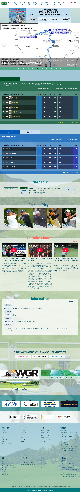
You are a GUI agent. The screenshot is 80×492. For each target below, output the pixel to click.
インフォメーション (7, 461)
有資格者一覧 (44, 433)
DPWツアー (30, 132)
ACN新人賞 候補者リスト (11, 315)
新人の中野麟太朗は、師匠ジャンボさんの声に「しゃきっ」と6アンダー (27, 63)
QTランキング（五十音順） (9, 467)
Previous (4, 45)
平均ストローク (64, 442)
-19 (39, 112)
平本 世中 (15, 98)
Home (10, 3)
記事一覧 (4, 463)
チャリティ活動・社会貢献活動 (68, 469)
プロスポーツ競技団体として (68, 463)
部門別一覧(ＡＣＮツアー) (67, 444)
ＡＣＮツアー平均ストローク (68, 451)
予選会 (3, 441)
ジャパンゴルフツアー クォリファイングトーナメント (29, 461)
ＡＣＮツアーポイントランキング (69, 446)
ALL (73, 242)
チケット (69, 189)
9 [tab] (56, 69)
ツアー (10, 79)
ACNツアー (5, 433)
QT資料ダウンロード (7, 474)
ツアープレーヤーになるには (68, 465)
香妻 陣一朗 (16, 116)
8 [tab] (51, 69)
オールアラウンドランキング (68, 440)
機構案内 (62, 461)
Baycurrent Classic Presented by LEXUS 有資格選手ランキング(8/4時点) (23, 308)
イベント (43, 467)
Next (76, 45)
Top (42, 461)
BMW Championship (8, 137)
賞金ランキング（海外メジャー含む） (69, 437)
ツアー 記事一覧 (72, 65)
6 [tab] (42, 69)
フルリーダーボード (58, 88)
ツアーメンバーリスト (47, 439)
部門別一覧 (63, 430)
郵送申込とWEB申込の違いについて (30, 465)
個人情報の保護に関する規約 (68, 474)
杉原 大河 (15, 107)
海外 (22, 437)
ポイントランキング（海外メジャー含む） (69, 433)
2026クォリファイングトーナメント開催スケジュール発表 (19, 321)
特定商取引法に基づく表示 (67, 476)
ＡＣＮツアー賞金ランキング (68, 448)
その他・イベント (6, 443)
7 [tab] (47, 69)
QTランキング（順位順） (8, 465)
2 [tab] (23, 69)
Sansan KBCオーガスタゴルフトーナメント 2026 (44, 188)
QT (2, 437)
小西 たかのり (16, 112)
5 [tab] (37, 69)
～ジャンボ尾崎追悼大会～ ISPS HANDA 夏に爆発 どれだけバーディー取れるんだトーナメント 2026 (30, 85)
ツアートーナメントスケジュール (67, 123)
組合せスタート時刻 (43, 88)
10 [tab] (61, 69)
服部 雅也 (15, 102)
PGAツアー (10, 132)
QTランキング (44, 441)
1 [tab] (19, 69)
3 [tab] (28, 69)
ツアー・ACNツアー (7, 435)
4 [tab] (33, 69)
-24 (39, 98)
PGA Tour (4, 439)
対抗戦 (42, 465)
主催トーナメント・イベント (68, 467)
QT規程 (4, 469)
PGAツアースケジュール (70, 173)
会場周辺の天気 (72, 88)
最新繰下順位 (44, 437)
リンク (62, 472)
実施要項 (4, 472)
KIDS (22, 441)
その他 (23, 439)
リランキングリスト (46, 435)
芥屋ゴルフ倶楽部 (34, 193)
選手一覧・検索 (45, 430)
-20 (39, 102)
